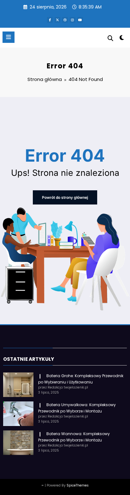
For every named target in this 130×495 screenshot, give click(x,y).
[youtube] (80, 20)
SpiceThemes (78, 485)
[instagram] (72, 20)
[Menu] (9, 37)
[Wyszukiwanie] (110, 38)
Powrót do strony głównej (65, 197)
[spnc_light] (121, 38)
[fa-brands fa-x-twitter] (57, 20)
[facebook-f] (50, 20)
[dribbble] (65, 20)
